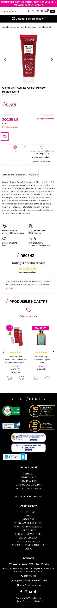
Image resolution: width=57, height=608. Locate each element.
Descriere (8, 174)
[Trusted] (11, 410)
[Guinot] (9, 105)
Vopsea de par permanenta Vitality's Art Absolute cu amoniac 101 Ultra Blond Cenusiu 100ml (15, 360)
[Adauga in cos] (9, 378)
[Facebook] (21, 591)
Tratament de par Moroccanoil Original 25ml (41, 360)
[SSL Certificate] (15, 456)
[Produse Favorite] (42, 11)
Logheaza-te (26, 284)
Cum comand (28, 477)
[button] (5, 59)
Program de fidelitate (28, 523)
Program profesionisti (28, 526)
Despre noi (28, 512)
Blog (29, 515)
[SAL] (28, 437)
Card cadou (28, 530)
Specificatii (21, 174)
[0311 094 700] (33, 11)
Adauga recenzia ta (45, 118)
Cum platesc (28, 481)
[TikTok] (35, 591)
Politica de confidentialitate (28, 545)
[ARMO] (11, 425)
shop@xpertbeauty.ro (30, 585)
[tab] (8, 174)
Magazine (28, 519)
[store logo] (12, 11)
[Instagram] (26, 591)
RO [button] (52, 11)
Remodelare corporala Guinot (38, 27)
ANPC (28, 548)
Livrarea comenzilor (29, 484)
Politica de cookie (28, 541)
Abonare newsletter (28, 534)
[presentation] (3, 351)
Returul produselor (28, 488)
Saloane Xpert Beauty (28, 496)
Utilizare (33, 174)
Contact (28, 473)
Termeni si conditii (28, 537)
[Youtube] (30, 591)
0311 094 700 (30, 576)
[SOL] (28, 447)
